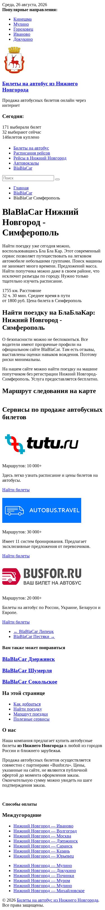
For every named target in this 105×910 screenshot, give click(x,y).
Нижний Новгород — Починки (43, 875)
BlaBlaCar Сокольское (29, 682)
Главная (21, 188)
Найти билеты (16, 489)
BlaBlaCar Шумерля (27, 670)
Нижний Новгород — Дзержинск (45, 841)
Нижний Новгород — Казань (41, 851)
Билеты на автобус (31, 148)
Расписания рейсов (31, 153)
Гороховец (23, 29)
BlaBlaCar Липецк (33, 631)
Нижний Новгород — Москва (42, 836)
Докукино (23, 39)
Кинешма (22, 19)
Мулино (21, 24)
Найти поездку (27, 709)
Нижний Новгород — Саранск (43, 846)
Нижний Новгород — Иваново (43, 826)
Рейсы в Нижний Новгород (39, 158)
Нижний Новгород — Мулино (42, 865)
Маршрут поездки (30, 714)
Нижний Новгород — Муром (41, 880)
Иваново (21, 34)
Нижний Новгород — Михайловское (49, 890)
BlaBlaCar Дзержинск (28, 659)
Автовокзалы (26, 163)
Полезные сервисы (31, 719)
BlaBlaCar (22, 168)
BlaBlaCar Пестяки (34, 636)
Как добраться (27, 704)
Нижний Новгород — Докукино (44, 870)
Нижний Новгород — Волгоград (45, 831)
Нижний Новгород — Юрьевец (43, 856)
